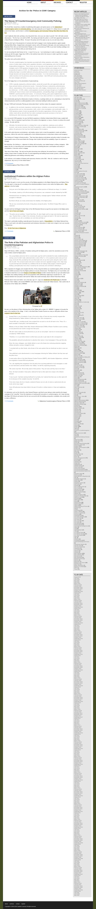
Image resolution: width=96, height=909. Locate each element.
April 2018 (77, 708)
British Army (77, 155)
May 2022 (76, 644)
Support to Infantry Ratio (80, 496)
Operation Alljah (78, 403)
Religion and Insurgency (80, 447)
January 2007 (77, 884)
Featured (76, 221)
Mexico (76, 354)
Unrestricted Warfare (79, 544)
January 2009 (77, 853)
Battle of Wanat (78, 142)
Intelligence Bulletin (79, 286)
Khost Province (78, 312)
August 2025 (77, 592)
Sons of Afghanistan (79, 486)
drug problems (49, 221)
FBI (75, 219)
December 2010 (78, 823)
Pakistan (59, 401)
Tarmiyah (76, 507)
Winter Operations (78, 565)
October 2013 (77, 778)
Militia (75, 363)
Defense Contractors (79, 190)
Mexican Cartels (78, 353)
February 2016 (78, 742)
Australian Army (78, 132)
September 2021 (78, 654)
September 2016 (78, 733)
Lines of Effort (77, 336)
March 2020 (77, 678)
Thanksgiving (77, 515)
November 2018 (78, 698)
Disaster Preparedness (80, 196)
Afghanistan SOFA (78, 107)
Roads (76, 452)
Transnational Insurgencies (81, 526)
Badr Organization (79, 135)
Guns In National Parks (80, 255)
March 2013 (77, 788)
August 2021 (77, 655)
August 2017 (77, 718)
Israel (75, 294)
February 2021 (78, 663)
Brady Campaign (78, 152)
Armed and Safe (78, 70)
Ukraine (76, 539)
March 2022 (77, 646)
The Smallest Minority (79, 87)
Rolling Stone (77, 454)
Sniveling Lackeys (79, 482)
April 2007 (77, 881)
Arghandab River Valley (80, 125)
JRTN (75, 303)
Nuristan (76, 399)
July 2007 (76, 877)
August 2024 (77, 608)
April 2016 (77, 739)
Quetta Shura (77, 441)
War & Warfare (78, 553)
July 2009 (76, 845)
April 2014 (77, 771)
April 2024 (77, 613)
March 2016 (77, 740)
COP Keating (77, 181)
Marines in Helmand (79, 345)
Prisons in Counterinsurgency (81, 430)
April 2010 (77, 833)
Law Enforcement (78, 327)
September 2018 (78, 701)
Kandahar (76, 308)
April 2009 (77, 849)
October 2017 (77, 716)
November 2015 (78, 746)
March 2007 (77, 882)
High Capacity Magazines (80, 266)
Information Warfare (79, 282)
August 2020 (77, 671)
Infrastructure (77, 283)
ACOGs (76, 101)
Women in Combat (79, 566)
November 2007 (78, 871)
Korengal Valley (78, 317)
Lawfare (76, 328)
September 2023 (78, 623)
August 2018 (77, 702)
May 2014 (76, 769)
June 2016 (77, 736)
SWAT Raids (77, 499)
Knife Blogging (78, 315)
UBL (75, 537)
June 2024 (77, 611)
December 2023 (78, 619)
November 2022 (78, 636)
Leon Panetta (77, 332)
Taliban (76, 505)
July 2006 (76, 892)
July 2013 (76, 782)
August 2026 (77, 577)
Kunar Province (78, 319)
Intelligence (77, 285)
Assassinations (78, 129)
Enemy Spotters (78, 207)
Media (75, 349)
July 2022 (76, 641)
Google (76, 249)
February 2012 (78, 805)
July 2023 (76, 625)
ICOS (75, 276)
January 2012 (77, 806)
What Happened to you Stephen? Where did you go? (82, 34)
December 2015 (78, 744)
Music (75, 378)
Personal (76, 414)
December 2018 (78, 697)
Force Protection (78, 228)
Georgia (76, 247)
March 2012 (77, 803)
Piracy (75, 418)
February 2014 (78, 773)
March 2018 (77, 709)
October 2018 (77, 700)
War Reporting (78, 557)
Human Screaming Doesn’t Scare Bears (81, 55)
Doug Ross (77, 73)
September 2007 (78, 874)
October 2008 (77, 857)
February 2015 (78, 757)
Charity (76, 166)
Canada (76, 158)
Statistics (76, 493)
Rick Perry (77, 450)
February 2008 (78, 867)
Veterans (76, 551)
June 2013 (77, 784)
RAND (76, 442)
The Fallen (77, 519)
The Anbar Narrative (79, 516)
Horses (76, 272)
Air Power (76, 112)
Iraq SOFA (76, 290)
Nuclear (76, 397)
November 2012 (78, 793)
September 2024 (78, 607)
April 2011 (76, 818)
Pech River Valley (78, 413)
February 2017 (78, 726)
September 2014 (78, 764)
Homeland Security (79, 270)
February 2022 (78, 647)
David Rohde (77, 189)
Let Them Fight (78, 333)
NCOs (75, 388)
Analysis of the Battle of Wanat (32, 272)
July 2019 (76, 688)
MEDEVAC (77, 348)
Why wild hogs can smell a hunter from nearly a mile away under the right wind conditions (81, 21)
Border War (77, 151)
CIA (75, 170)
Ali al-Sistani (77, 115)
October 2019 (77, 684)
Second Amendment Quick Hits (82, 471)
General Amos (77, 239)
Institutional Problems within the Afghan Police (27, 176)
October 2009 (77, 841)
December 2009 (78, 839)
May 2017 (76, 722)
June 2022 (77, 642)
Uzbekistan (77, 548)
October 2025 (77, 590)
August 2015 (77, 750)
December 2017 (78, 713)
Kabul (75, 304)
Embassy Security (78, 206)
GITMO (76, 248)
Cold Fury (76, 71)
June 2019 (77, 689)
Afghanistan (58, 231)
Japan (75, 298)
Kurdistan (76, 320)
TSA (75, 528)
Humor (76, 273)
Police (18, 165)
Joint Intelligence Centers (80, 302)
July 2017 (76, 719)
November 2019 (78, 683)
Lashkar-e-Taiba (78, 325)
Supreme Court (78, 497)
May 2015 (76, 753)
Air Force (76, 111)
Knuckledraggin (78, 77)
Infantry (76, 281)
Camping (76, 156)
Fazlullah (76, 218)
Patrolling (76, 412)
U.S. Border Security (79, 534)
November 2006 (78, 887)
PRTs (75, 434)
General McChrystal (79, 242)
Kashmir (76, 311)
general (76, 238)
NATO (75, 384)
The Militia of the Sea (79, 18)
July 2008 (76, 861)
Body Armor (77, 149)
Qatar (75, 435)
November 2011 (78, 808)
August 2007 (77, 875)
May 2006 (76, 895)
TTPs (75, 531)
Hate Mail (76, 261)
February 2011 (78, 820)
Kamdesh (76, 307)
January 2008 (77, 869)
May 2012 (76, 801)
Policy (75, 425)
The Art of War (77, 518)
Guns (75, 253)
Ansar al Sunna (78, 120)
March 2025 (77, 599)
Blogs (75, 147)
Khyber (76, 314)
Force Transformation (79, 230)
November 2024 (78, 604)
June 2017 (77, 721)
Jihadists (76, 299)
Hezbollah (77, 265)
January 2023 (77, 633)
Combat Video (78, 176)
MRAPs (76, 371)
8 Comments (9, 163)
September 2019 (78, 685)
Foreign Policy (78, 231)
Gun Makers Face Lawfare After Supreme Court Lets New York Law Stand (82, 26)
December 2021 (78, 650)
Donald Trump (78, 200)
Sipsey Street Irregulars (80, 83)
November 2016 (78, 730)
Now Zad (76, 393)
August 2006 (77, 891)
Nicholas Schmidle (79, 392)
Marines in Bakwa (78, 344)
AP (41, 306)
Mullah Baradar (78, 372)
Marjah (76, 346)
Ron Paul (76, 455)
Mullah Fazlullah (78, 374)
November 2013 (78, 777)
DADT (75, 188)
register (23, 904)
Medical (76, 350)
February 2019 (78, 695)
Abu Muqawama (78, 99)
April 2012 (77, 802)
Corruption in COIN (79, 183)
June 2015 (77, 752)
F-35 (75, 211)
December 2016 (78, 729)
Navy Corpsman (78, 387)
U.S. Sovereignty (78, 535)
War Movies (77, 556)
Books (75, 150)
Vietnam (76, 552)
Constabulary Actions (79, 179)
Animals (76, 118)
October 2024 (77, 606)
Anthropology (77, 121)
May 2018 (76, 706)
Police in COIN (25, 165)
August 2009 (77, 844)
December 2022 (78, 634)
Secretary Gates (78, 473)
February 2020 (78, 679)
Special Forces (78, 489)
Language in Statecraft (80, 323)
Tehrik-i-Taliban (78, 511)
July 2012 (76, 798)
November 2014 (78, 761)
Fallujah (76, 213)
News (75, 389)
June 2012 (77, 799)
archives (12, 904)
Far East (76, 214)
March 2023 (77, 630)
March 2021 (77, 662)
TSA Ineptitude (78, 530)
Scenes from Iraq (78, 468)
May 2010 (76, 832)
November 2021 (78, 651)
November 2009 (78, 840)
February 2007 (78, 883)
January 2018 (77, 712)
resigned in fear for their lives (12, 313)
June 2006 (77, 894)
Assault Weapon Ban (79, 130)
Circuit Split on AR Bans (80, 49)
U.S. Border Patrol (78, 532)
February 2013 (78, 789)
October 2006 (77, 888)
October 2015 (77, 747)
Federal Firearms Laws (80, 222)
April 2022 (77, 645)
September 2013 (78, 780)
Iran (75, 287)
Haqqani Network (78, 260)
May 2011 (76, 816)
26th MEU (76, 97)
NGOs (75, 391)
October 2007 (77, 873)
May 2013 (76, 785)
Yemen (76, 569)
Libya (75, 334)
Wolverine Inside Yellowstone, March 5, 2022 (82, 58)
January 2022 (77, 649)
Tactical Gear (77, 503)
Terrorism (76, 514)
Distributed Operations (80, 197)
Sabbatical (77, 461)
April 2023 (77, 629)
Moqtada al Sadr (78, 367)
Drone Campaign (78, 201)
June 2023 (77, 626)
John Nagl (77, 300)
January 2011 (77, 822)
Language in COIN (79, 321)
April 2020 (77, 676)
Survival (76, 498)
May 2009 (76, 848)
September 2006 (78, 890)
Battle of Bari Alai (78, 141)
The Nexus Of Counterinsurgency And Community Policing (32, 21)
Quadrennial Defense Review (81, 437)
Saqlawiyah (77, 464)
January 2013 (77, 790)
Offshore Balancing (79, 401)
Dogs (75, 198)
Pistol (75, 420)
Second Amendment (79, 469)
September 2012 (78, 795)
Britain (76, 154)
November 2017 (78, 714)
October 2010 (77, 826)
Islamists (76, 293)
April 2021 (77, 661)
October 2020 (77, 668)
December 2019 (78, 681)
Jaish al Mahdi (78, 295)
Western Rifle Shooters (80, 90)
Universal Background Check (81, 541)
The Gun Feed (78, 84)
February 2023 (78, 632)
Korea (75, 316)
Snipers (76, 481)
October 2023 (77, 621)
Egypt (75, 204)
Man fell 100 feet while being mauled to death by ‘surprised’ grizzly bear (81, 47)
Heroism (76, 264)
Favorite (76, 217)
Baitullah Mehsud (78, 137)
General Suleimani (79, 245)
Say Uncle (77, 82)
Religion (76, 446)
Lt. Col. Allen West (78, 341)
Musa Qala (77, 376)
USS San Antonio (78, 547)
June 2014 (77, 768)
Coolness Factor (78, 180)
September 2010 (78, 827)
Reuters (76, 448)
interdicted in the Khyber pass (52, 279)
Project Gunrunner (79, 433)
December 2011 (78, 807)
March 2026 (77, 583)
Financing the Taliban (79, 223)
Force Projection (78, 227)
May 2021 (76, 659)
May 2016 (76, 738)
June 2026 (77, 579)
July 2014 (76, 767)
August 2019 (77, 687)
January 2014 (77, 774)
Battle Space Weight (79, 143)
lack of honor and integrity (17, 211)
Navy (75, 386)
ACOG (76, 100)
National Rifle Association (80, 383)
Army (75, 128)
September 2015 (78, 748)
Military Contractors (79, 361)
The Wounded (77, 523)
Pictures (76, 417)
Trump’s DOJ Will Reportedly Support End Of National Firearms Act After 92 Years (81, 15)
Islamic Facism (78, 291)
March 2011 (77, 819)
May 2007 (76, 879)
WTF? (75, 568)
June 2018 (77, 705)
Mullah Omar (77, 375)
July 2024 (76, 609)
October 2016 (77, 731)
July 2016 (76, 735)
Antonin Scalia (78, 122)
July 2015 (76, 751)
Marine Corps (77, 342)
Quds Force (77, 439)
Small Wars (77, 480)
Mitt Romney (77, 365)
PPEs (75, 429)
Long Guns (77, 340)
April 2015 (77, 755)
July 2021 (76, 657)
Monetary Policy (78, 366)
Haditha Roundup (78, 256)
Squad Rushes (78, 490)
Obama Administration (80, 400)
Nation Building (78, 380)
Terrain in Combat (78, 513)
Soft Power (77, 484)
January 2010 (77, 837)
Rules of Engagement (79, 458)
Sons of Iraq (77, 488)
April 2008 (77, 865)
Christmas (76, 168)
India (75, 279)
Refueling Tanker (78, 444)
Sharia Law (77, 475)
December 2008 (78, 854)
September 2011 (78, 811)
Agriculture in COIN (79, 108)
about (6, 904)
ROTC (75, 456)
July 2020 (76, 672)
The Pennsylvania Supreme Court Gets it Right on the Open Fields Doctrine (81, 43)
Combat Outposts (78, 175)
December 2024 (78, 603)
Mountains (77, 370)
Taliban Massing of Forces (81, 506)
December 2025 (78, 587)
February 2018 (78, 710)
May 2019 (76, 691)
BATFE (76, 139)
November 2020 (78, 667)
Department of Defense (80, 192)
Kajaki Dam (77, 306)
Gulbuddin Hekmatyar (79, 251)
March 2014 (77, 772)
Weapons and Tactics (79, 562)
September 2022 (78, 638)
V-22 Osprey (77, 549)
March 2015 (77, 756)
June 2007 (77, 878)
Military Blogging (78, 359)
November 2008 (78, 856)
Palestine (76, 409)
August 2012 (77, 797)
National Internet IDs (79, 382)
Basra (75, 138)
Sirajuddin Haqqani (79, 479)
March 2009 (77, 850)
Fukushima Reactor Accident (81, 232)
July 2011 (76, 814)
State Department (78, 492)
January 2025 (77, 602)
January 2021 (77, 664)
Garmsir (76, 236)
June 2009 (77, 846)
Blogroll (76, 146)
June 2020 (77, 674)
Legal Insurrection (78, 78)
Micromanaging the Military (81, 357)
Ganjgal (76, 235)
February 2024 (78, 616)
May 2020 (76, 675)
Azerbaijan (77, 133)
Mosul (75, 369)
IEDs (75, 277)
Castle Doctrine (78, 159)
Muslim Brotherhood (79, 379)
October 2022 (77, 637)
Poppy (76, 427)
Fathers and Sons (78, 215)
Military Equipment (79, 362)
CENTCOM (77, 162)
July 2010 (76, 829)
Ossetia (76, 405)
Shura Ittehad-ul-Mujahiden (81, 476)
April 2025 (77, 598)
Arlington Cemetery (79, 126)
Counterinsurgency (11, 165)
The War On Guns (78, 88)
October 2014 (77, 763)
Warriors (76, 560)
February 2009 (78, 852)
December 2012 (78, 791)
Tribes (75, 527)
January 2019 (77, 696)
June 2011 (77, 815)
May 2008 (76, 863)
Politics (76, 426)
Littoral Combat (78, 337)
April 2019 (77, 692)
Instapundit (77, 74)
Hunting (76, 274)
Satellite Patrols (78, 465)
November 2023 (78, 620)
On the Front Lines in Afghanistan (17, 228)
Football (76, 226)
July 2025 (76, 594)
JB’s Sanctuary (78, 75)
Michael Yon (77, 355)
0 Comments (9, 401)
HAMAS (76, 259)
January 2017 (77, 727)
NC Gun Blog (77, 79)
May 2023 (76, 628)
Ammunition (77, 117)
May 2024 (76, 612)
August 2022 (77, 640)
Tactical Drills (77, 502)
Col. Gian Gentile (78, 173)
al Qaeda (76, 113)
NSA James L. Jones (79, 396)
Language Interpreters (80, 324)
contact (18, 904)
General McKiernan (79, 243)
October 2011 (77, 810)
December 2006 (78, 886)
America (76, 116)
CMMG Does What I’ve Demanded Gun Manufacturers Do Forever (81, 52)
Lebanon (76, 331)
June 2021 (77, 658)
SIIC (75, 477)
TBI (75, 509)
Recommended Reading (80, 443)
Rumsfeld (76, 459)
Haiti (75, 257)
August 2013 (77, 781)
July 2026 (76, 578)
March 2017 (77, 725)
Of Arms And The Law (79, 80)
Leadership (77, 329)
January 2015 (77, 759)
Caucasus (76, 160)
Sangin (76, 463)
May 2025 (76, 596)
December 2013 (78, 776)
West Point (77, 564)
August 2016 (77, 734)
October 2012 (77, 794)
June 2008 (77, 862)
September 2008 (78, 858)
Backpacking (77, 134)
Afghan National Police (80, 104)
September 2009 (78, 843)
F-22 (75, 210)
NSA (75, 395)
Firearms (76, 224)
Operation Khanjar (79, 404)
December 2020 (78, 666)
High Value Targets (79, 268)
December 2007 (78, 870)
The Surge (77, 522)
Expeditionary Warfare (80, 209)
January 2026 (77, 586)
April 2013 (77, 786)
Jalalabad (76, 297)
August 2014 (77, 765)
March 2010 (77, 835)
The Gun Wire (77, 86)
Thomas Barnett (78, 524)
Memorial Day (77, 352)
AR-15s (76, 124)
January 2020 (77, 680)
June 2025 (77, 595)
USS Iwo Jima (77, 545)
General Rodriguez (79, 244)
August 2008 (77, 860)
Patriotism (76, 410)
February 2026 (78, 585)
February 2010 (78, 836)
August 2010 (77, 828)
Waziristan (77, 561)
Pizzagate (76, 421)
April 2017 (77, 723)
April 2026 (77, 582)
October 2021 (77, 653)
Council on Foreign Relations (81, 184)
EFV (75, 202)
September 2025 (78, 591)
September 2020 (78, 670)
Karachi (76, 310)
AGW (75, 109)
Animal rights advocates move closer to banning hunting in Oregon (82, 61)
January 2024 (77, 617)
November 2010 (78, 824)
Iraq (75, 289)
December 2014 (78, 760)
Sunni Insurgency (78, 494)
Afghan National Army (79, 103)
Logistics (76, 338)
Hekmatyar (77, 262)
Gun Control (77, 252)
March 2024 (77, 615)
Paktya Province (78, 408)
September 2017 (78, 717)
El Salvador (77, 205)
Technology (77, 510)
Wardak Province (78, 558)
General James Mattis (79, 240)
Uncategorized (78, 540)
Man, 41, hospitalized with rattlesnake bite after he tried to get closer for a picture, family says (82, 38)
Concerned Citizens (79, 177)
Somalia (76, 485)
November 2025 (78, 589)
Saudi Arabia (77, 467)
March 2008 (77, 866)
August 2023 (77, 624)
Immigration (77, 278)
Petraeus (76, 416)
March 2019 (77, 693)
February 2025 (78, 600)
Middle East (77, 358)
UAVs (75, 536)
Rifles (75, 451)
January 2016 (77, 743)
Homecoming (77, 269)
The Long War (77, 520)
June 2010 (77, 831)
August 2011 (77, 812)
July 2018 (76, 704)
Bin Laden (77, 145)
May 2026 (76, 581)
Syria (75, 501)
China (75, 167)
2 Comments (9, 231)
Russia (76, 460)
